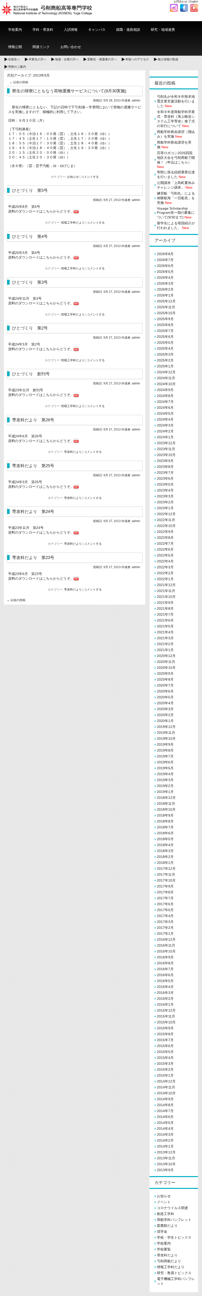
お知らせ (73, 176)
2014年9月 (165, 1099)
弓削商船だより (169, 1261)
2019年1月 (165, 792)
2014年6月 (165, 1117)
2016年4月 (165, 987)
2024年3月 (165, 425)
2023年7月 (165, 473)
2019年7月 (165, 756)
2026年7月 (165, 260)
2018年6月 (165, 833)
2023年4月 (165, 490)
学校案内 (164, 1243)
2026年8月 (165, 254)
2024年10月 (166, 384)
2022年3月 (165, 567)
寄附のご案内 (17, 66)
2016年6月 (165, 975)
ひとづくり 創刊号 (31, 373)
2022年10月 (166, 526)
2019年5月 (165, 768)
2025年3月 (165, 354)
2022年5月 (165, 555)
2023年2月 (165, 502)
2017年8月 (165, 892)
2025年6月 (165, 337)
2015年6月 (165, 1046)
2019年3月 (165, 780)
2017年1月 (165, 933)
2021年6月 (165, 620)
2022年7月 (165, 543)
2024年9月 (165, 390)
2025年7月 (165, 331)
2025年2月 (165, 360)
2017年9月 (165, 886)
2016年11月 (166, 945)
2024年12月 (166, 372)
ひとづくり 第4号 (30, 236)
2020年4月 (165, 703)
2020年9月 (165, 673)
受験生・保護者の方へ (102, 59)
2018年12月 (166, 798)
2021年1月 (165, 650)
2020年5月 (165, 697)
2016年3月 (165, 993)
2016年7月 (165, 969)
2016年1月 (165, 1004)
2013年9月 (165, 1170)
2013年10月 (166, 1164)
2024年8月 (165, 396)
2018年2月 (165, 857)
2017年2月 (165, 928)
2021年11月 (166, 591)
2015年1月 (165, 1075)
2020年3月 (165, 709)
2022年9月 (165, 532)
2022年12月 (166, 514)
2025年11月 (166, 307)
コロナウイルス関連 (172, 1208)
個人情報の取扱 (168, 59)
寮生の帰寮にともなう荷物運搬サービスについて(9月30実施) (69, 90)
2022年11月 (166, 520)
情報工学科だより (73, 222)
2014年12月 (166, 1081)
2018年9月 (165, 815)
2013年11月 (166, 1158)
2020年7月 (165, 685)
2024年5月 (165, 413)
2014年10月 (166, 1093)
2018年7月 (165, 827)
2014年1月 (165, 1146)
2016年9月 (165, 957)
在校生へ (14, 59)
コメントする (90, 176)
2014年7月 (165, 1111)
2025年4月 (165, 348)
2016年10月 (166, 951)
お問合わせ (180, 1)
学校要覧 (164, 1249)
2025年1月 (165, 366)
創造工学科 (165, 1214)
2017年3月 (165, 922)
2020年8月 (165, 679)
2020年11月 (166, 662)
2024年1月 (165, 437)
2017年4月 (165, 916)
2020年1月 (165, 721)
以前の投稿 (19, 82)
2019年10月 (166, 738)
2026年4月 (165, 277)
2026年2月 (165, 289)
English (193, 1)
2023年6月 (165, 478)
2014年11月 (166, 1087)
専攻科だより (73, 451)
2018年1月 (165, 863)
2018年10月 (166, 809)
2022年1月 (165, 579)
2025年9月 (165, 319)
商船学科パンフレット (174, 1220)
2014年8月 (165, 1105)
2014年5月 (165, 1123)
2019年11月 (166, 733)
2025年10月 (166, 313)
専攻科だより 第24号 (33, 511)
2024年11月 (166, 378)
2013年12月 (166, 1152)
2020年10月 (166, 668)
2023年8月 (165, 467)
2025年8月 (165, 325)
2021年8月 (165, 608)
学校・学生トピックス (174, 1237)
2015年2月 (165, 1069)
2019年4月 (165, 774)
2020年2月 (165, 715)
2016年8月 (165, 963)
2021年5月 (165, 626)
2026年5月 (165, 272)
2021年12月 (166, 585)
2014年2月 (165, 1140)
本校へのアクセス (137, 59)
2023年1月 (165, 508)
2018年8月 (165, 821)
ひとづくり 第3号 (30, 282)
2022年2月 (165, 573)
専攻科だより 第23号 (33, 557)
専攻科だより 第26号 (33, 419)
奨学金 (162, 1231)
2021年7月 (165, 614)
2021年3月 (165, 638)
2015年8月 (165, 1034)
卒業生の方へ (37, 59)
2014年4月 (165, 1129)
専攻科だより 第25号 (33, 465)
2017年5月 (165, 910)
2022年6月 (165, 549)
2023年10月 (166, 455)
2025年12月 (166, 301)
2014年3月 (165, 1134)
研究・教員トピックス (174, 1273)
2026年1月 (165, 295)
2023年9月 (165, 461)
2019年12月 (166, 727)
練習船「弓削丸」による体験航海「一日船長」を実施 (176, 198)
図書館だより (167, 1226)
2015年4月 (165, 1058)
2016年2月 (165, 999)
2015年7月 (165, 1040)
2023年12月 (166, 443)
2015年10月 (166, 1022)
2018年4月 (165, 845)
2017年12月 (166, 868)
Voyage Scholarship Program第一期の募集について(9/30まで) (176, 212)
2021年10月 (166, 597)
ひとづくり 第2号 (30, 328)
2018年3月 (165, 851)
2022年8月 (165, 538)
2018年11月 (166, 803)
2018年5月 (165, 839)
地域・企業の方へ (67, 59)
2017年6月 (165, 904)
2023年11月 (166, 449)
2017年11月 (166, 874)
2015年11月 (166, 1016)
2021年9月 (165, 603)
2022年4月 (165, 561)
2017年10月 (166, 880)
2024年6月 (165, 408)
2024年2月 (165, 431)
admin (136, 100)
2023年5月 (165, 484)
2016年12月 (166, 939)
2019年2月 (165, 786)
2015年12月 (166, 1010)
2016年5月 (165, 981)
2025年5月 (165, 343)
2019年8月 (165, 750)
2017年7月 (165, 898)
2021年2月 (165, 644)
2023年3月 (165, 496)
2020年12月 (166, 656)
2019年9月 (165, 744)
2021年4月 (165, 632)
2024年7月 (165, 402)
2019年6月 (165, 762)
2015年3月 (165, 1064)
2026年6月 (165, 266)
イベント (164, 1202)
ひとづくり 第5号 (30, 190)
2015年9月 (165, 1028)
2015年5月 (165, 1052)
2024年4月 (165, 419)
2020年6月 (165, 691)
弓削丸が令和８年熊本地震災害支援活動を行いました (176, 101)
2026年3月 (165, 283)
